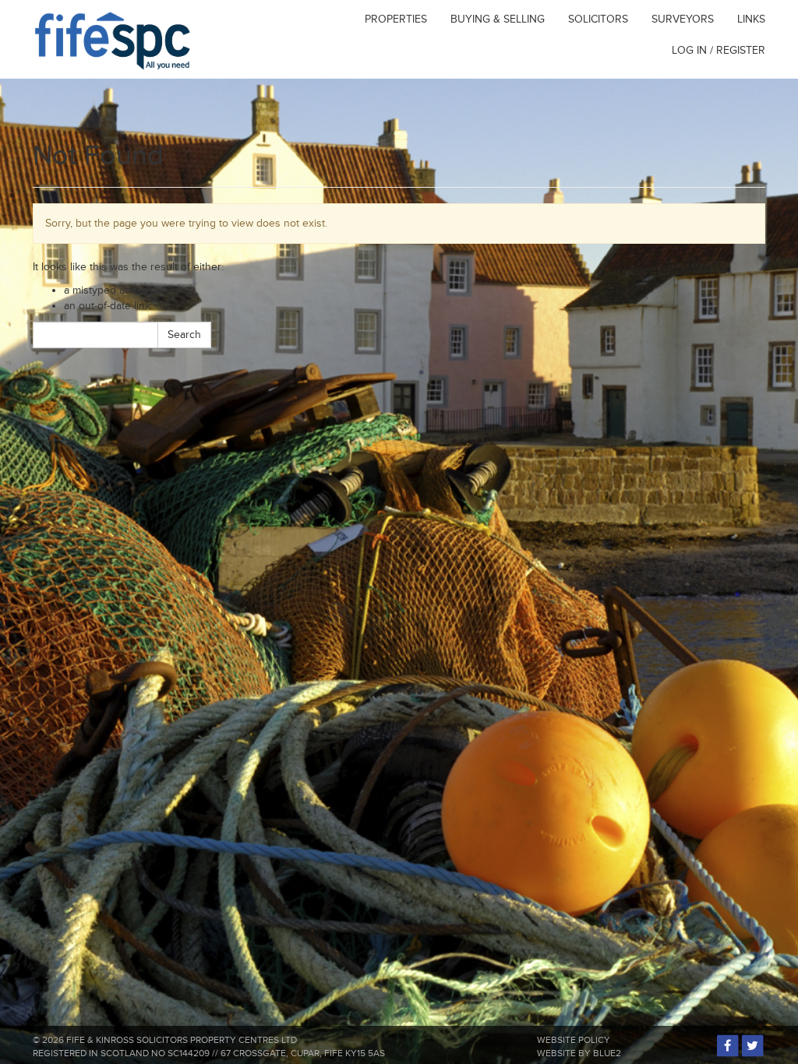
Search (184, 334)
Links (751, 19)
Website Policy (573, 1040)
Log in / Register (718, 50)
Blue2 (607, 1053)
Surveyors (682, 19)
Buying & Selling (497, 19)
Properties (396, 19)
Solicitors (598, 19)
